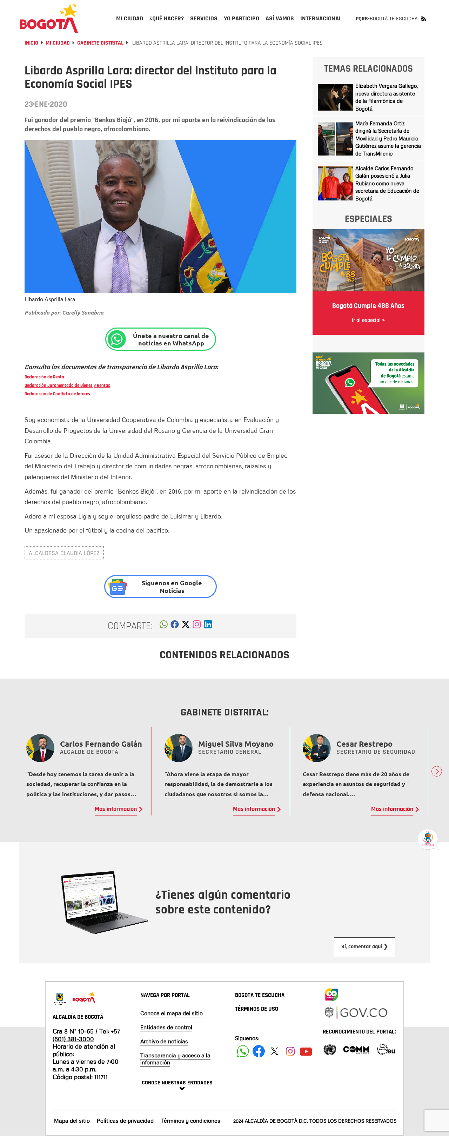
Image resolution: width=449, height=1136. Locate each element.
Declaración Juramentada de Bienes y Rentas (67, 385)
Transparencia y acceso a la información (175, 1059)
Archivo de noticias (164, 1041)
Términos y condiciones (190, 1120)
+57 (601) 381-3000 (86, 1035)
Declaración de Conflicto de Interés (57, 393)
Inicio (31, 43)
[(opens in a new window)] (196, 626)
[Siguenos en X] (274, 1051)
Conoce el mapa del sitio (171, 1013)
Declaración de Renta (44, 377)
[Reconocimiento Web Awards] (385, 1049)
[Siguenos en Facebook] (243, 1051)
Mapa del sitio (72, 1120)
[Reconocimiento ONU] (330, 1049)
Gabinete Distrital (100, 43)
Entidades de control (166, 1027)
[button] (163, 626)
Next (436, 771)
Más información (116, 809)
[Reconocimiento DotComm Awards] (356, 1049)
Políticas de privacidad (125, 1120)
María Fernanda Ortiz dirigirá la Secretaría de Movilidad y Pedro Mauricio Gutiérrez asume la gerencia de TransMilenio (388, 138)
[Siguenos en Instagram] (290, 1051)
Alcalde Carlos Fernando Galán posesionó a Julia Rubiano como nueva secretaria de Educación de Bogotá (387, 183)
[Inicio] (49, 18)
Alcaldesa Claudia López (64, 553)
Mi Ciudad (58, 43)
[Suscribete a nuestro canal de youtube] (306, 1051)
